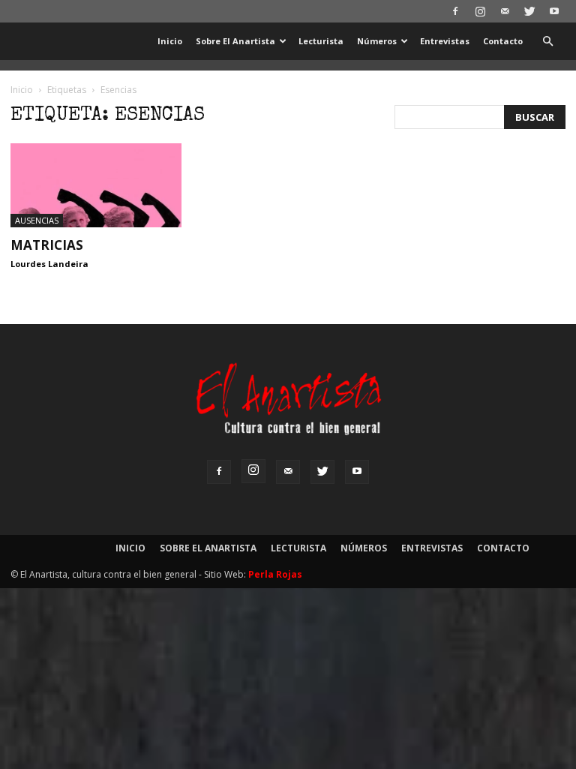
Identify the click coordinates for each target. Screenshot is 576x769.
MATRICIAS (46, 245)
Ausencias (36, 220)
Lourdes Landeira (49, 263)
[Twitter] (529, 11)
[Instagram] (480, 11)
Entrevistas (445, 41)
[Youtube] (554, 11)
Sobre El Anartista (235, 41)
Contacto (503, 41)
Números (377, 41)
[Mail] (505, 11)
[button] (548, 42)
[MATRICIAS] (96, 185)
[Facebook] (455, 11)
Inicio (170, 41)
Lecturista (321, 41)
